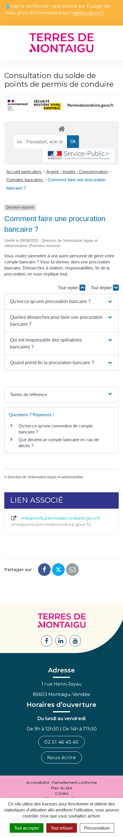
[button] (61, 301)
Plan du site (61, 788)
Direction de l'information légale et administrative (45, 477)
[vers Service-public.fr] (78, 155)
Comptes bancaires (25, 179)
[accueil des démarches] (61, 128)
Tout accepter (26, 828)
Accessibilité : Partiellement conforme (61, 782)
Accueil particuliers (24, 171)
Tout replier (69, 287)
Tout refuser (62, 828)
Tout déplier (102, 287)
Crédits (61, 793)
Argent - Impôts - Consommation (77, 171)
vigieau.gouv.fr (88, 13)
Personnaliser (97, 828)
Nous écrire (61, 757)
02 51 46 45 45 (61, 742)
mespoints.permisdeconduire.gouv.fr (56, 521)
